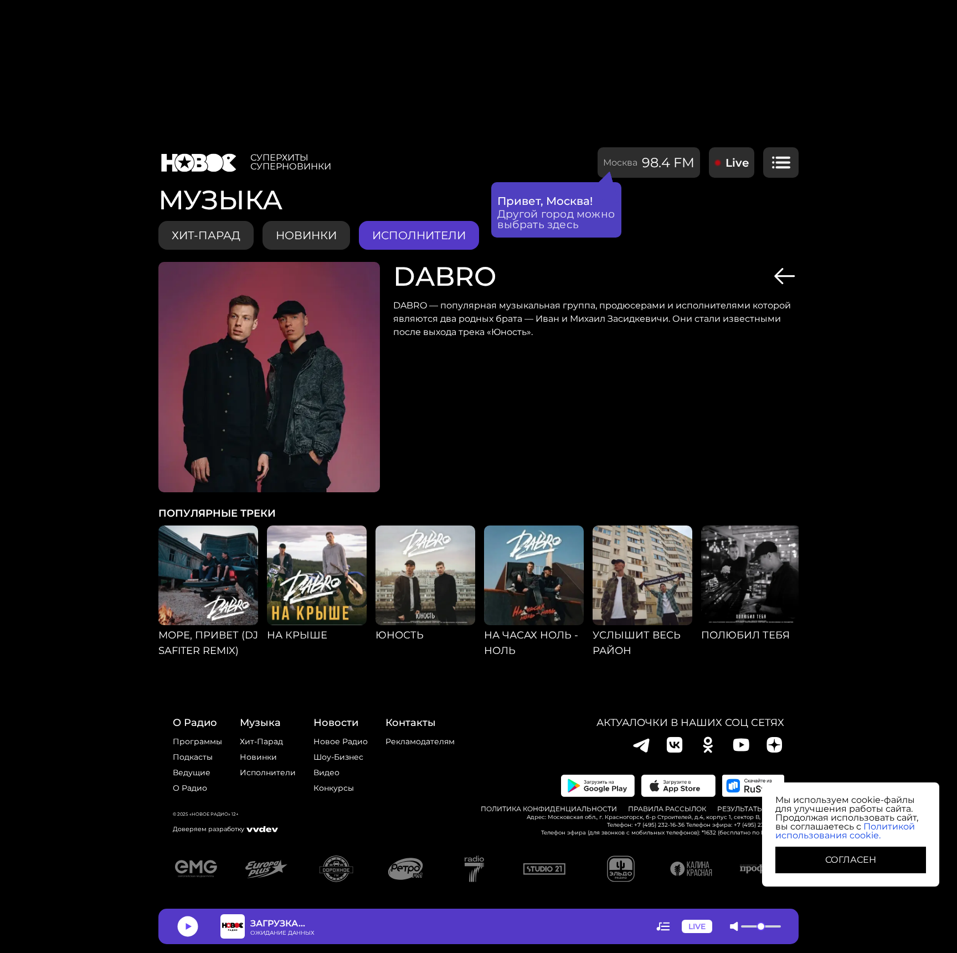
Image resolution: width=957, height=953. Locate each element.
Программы (197, 741)
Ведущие (191, 772)
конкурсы (333, 788)
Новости (335, 723)
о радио (195, 723)
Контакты (410, 723)
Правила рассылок (667, 809)
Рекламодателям (420, 741)
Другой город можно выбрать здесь (556, 219)
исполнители (419, 235)
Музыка (260, 723)
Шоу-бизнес (338, 757)
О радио (190, 788)
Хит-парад (206, 235)
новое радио (340, 741)
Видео (326, 772)
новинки (306, 235)
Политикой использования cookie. (845, 831)
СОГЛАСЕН (850, 859)
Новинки (258, 757)
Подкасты (193, 757)
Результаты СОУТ (750, 809)
